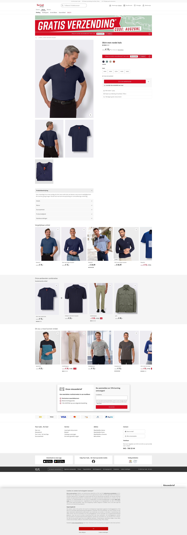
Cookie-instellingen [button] (125, 469)
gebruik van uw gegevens (110, 493)
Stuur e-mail (130, 432)
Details (38, 201)
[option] (103, 61)
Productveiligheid (41, 214)
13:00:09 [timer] (109, 33)
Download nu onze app (53, 458)
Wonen (49, 9)
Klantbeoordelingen (41, 218)
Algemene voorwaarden (70, 469)
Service (66, 427)
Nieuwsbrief (38, 432)
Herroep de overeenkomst (55, 469)
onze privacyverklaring (77, 522)
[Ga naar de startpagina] (40, 5)
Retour (38, 205)
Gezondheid (62, 12)
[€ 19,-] (47, 244)
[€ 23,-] (75, 298)
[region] (93, 511)
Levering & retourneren (70, 430)
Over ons (37, 430)
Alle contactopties (132, 436)
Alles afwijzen (82, 532)
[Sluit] (185, 485)
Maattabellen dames (99, 430)
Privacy (79, 469)
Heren (43, 9)
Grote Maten (53, 12)
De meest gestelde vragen (71, 436)
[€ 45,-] (126, 298)
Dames (38, 9)
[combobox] (77, 5)
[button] (35, 38)
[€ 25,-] (47, 348)
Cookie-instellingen (103, 532)
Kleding (38, 12)
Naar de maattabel (108, 76)
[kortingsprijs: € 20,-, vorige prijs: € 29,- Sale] (101, 298)
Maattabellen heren (99, 432)
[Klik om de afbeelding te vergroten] (90, 115)
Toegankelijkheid (87, 469)
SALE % (69, 12)
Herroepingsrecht (107, 469)
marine (104, 64)
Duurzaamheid (40, 209)
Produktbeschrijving (42, 190)
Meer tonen (99, 403)
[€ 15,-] (73, 244)
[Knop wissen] (85, 5)
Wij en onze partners (72, 493)
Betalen (66, 432)
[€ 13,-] (100, 348)
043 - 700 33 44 (129, 448)
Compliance (116, 469)
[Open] (149, 34)
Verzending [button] (120, 50)
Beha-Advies (97, 436)
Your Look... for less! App (42, 434)
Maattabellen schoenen (100, 434)
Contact (125, 427)
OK (93, 528)
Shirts (40, 37)
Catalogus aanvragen (70, 434)
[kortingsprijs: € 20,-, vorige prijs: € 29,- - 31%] (73, 348)
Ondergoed (45, 12)
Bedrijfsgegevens (97, 469)
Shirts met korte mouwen (49, 37)
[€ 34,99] (100, 244)
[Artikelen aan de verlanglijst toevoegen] (148, 81)
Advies (96, 427)
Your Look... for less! (41, 427)
